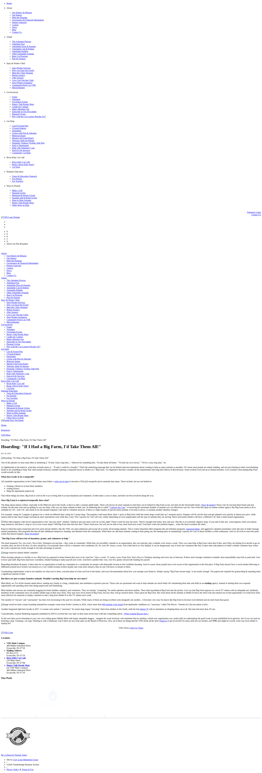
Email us (163, 621)
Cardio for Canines (20, 107)
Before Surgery (18, 75)
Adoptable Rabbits (20, 51)
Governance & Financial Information (28, 20)
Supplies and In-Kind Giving (24, 198)
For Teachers (17, 181)
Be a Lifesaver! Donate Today (14, 755)
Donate (17, 217)
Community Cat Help (21, 153)
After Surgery (18, 78)
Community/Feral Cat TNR (24, 85)
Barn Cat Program (20, 56)
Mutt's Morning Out (20, 109)
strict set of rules (62, 481)
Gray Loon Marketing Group (25, 760)
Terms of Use (27, 769)
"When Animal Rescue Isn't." (136, 614)
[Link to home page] (7, 217)
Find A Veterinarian (20, 145)
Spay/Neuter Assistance (22, 83)
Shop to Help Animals (21, 200)
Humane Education (9, 391)
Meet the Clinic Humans (22, 73)
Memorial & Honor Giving (23, 195)
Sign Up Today (136, 628)
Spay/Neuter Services (21, 68)
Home (9, 3)
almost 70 (144, 609)
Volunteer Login (254, 212)
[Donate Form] (12, 420)
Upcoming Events (20, 102)
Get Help (5, 349)
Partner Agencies (19, 22)
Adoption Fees (18, 44)
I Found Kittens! (19, 128)
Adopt (4, 278)
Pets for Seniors (19, 59)
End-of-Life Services (21, 150)
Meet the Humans (19, 17)
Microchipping (18, 87)
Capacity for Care (117, 507)
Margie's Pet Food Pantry (23, 138)
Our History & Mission (22, 12)
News (14, 27)
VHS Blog (5, 435)
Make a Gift (17, 190)
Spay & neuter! (208, 505)
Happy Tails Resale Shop (23, 104)
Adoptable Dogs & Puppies (24, 46)
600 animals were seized (112, 604)
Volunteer (16, 99)
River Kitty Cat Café (21, 162)
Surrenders (16, 131)
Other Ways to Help (20, 205)
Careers (15, 25)
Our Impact (17, 15)
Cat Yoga (16, 167)
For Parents (17, 179)
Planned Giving (19, 114)
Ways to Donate (8, 401)
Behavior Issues (19, 135)
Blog (14, 30)
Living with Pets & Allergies (24, 133)
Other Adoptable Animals (23, 54)
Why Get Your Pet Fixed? (23, 70)
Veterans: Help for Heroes (23, 140)
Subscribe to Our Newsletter (24, 111)
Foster (14, 97)
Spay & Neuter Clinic (10, 300)
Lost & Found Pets (20, 126)
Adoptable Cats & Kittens (23, 49)
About (4, 253)
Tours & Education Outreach (24, 176)
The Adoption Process (21, 41)
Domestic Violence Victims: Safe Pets (28, 143)
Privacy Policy (13, 769)
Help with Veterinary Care (23, 148)
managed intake (193, 529)
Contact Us (17, 32)
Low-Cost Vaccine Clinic (23, 80)
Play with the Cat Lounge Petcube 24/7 (29, 116)
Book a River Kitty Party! (23, 164)
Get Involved (6, 324)
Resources (5, 430)
